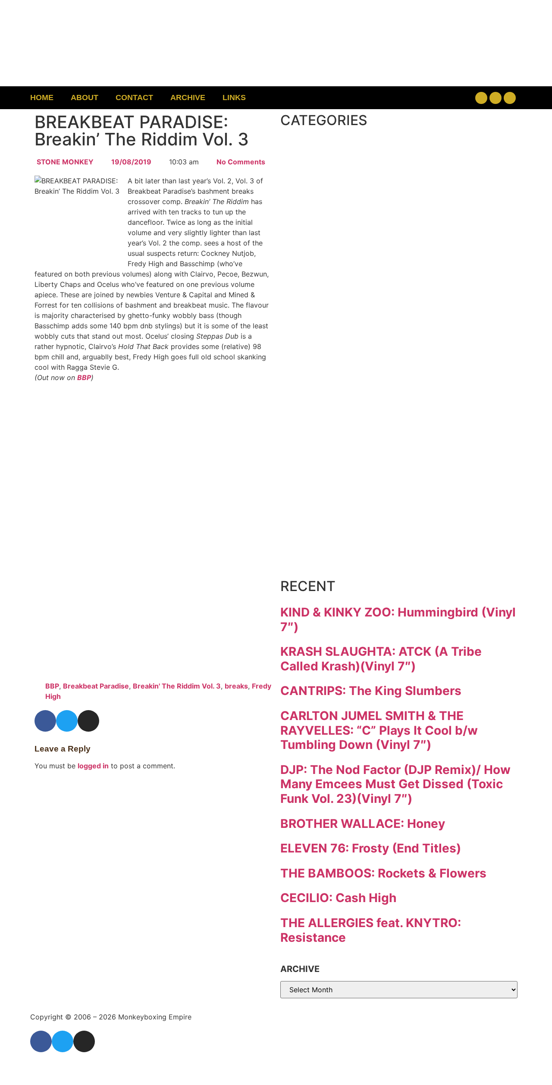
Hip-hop (336, 299)
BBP (84, 377)
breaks (236, 686)
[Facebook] (481, 98)
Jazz (315, 335)
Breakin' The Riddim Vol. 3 (177, 686)
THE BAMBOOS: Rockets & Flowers (383, 873)
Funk (318, 262)
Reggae (334, 444)
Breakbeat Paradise (96, 686)
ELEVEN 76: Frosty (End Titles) (370, 848)
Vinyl (318, 516)
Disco (323, 190)
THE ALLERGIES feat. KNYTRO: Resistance (370, 930)
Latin (318, 371)
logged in (93, 765)
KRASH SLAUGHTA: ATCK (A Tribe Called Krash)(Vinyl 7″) (381, 658)
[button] (425, 97)
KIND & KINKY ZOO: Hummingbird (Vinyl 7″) (398, 619)
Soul (316, 480)
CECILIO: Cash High (338, 897)
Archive (187, 97)
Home (41, 97)
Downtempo (360, 226)
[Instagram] (510, 98)
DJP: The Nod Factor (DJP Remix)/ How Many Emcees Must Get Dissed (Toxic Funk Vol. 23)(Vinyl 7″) (395, 784)
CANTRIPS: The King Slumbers (370, 690)
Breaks (330, 154)
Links (234, 97)
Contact (134, 97)
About (84, 97)
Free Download (378, 552)
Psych (325, 407)
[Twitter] (495, 98)
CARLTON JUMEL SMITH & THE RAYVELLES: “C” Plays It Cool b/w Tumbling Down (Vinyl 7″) (379, 730)
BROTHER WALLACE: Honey (362, 823)
